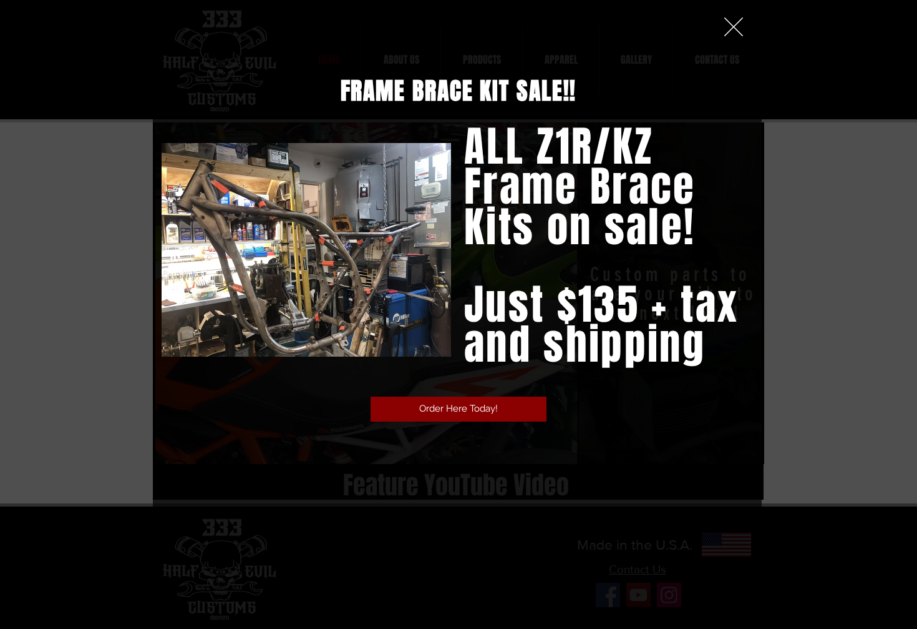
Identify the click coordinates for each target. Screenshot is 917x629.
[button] (733, 26)
